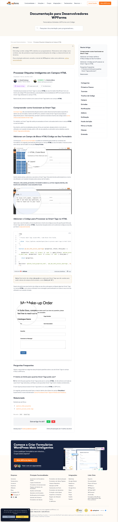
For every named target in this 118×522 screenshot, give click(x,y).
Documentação (92, 481)
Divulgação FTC (15, 492)
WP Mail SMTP (92, 490)
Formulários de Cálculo (36, 499)
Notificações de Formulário (37, 495)
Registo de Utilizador (55, 496)
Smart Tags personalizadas (21, 131)
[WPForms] (13, 3)
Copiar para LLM (33, 86)
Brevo (70, 492)
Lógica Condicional (35, 482)
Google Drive (72, 488)
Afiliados (13, 488)
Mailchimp (71, 479)
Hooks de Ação (86, 121)
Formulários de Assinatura (56, 490)
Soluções (41, 3)
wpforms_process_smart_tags (24, 409)
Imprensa (13, 485)
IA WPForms (52, 501)
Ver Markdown (47, 86)
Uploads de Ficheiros (36, 497)
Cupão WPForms (45, 511)
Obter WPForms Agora (24, 460)
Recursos (77, 3)
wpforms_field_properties (23, 406)
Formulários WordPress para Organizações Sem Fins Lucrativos (94, 498)
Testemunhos (68, 3)
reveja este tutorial (24, 227)
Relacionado (84, 74)
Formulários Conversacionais (38, 484)
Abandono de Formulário (37, 493)
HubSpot (71, 485)
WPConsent (91, 492)
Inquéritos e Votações (55, 494)
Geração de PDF (53, 485)
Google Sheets (73, 481)
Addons (84, 113)
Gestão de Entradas (35, 490)
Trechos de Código (88, 96)
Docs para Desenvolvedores (18, 42)
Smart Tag (26, 414)
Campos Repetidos (54, 483)
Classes (84, 130)
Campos (84, 100)
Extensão (84, 134)
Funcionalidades (30, 3)
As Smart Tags (17, 112)
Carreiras (13, 479)
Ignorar (72, 46)
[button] (48, 421)
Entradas (84, 104)
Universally (91, 494)
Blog (12, 490)
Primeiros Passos (87, 87)
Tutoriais (30, 42)
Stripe (70, 494)
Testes (51, 499)
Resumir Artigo (21, 86)
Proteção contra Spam (55, 492)
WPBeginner (91, 488)
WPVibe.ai (90, 485)
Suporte (90, 479)
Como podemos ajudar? (29, 429)
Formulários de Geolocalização (57, 479)
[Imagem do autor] (15, 81)
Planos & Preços (92, 483)
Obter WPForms (105, 3)
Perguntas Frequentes (87, 67)
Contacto (13, 483)
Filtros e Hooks (86, 126)
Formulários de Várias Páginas (57, 481)
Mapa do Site (37, 511)
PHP (21, 414)
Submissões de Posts (55, 488)
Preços (49, 3)
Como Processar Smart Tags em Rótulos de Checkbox (50, 392)
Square (71, 499)
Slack (70, 490)
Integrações (57, 3)
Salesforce (71, 483)
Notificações (85, 109)
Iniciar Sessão (92, 3)
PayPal (70, 496)
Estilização (85, 117)
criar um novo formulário (28, 140)
